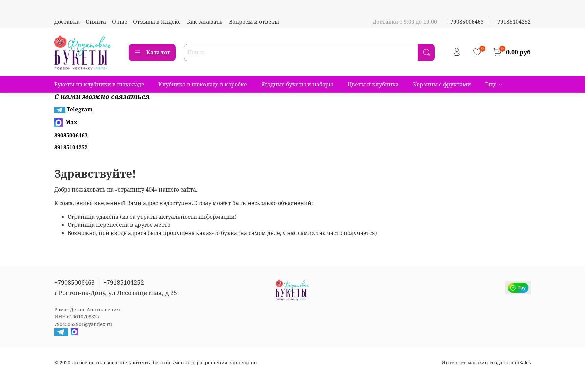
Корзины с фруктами (442, 84)
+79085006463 (465, 21)
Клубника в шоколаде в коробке (202, 84)
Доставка (67, 21)
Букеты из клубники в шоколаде (99, 84)
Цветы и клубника (373, 84)
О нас (119, 21)
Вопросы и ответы (254, 21)
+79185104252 (512, 21)
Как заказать (205, 21)
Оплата (96, 21)
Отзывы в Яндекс (157, 21)
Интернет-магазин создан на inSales (486, 362)
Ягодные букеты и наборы (297, 84)
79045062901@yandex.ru (83, 324)
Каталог (158, 52)
